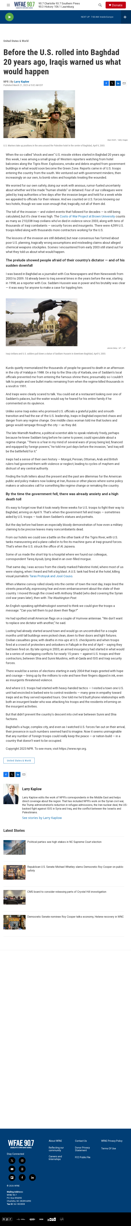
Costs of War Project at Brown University (87, 216)
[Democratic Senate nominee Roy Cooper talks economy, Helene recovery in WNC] (14, 922)
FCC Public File (82, 1157)
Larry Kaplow (21, 81)
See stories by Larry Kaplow (42, 818)
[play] (9, 17)
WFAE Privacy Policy (111, 1141)
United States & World (15, 41)
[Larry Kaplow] (11, 794)
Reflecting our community (56, 1149)
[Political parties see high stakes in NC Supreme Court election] (14, 847)
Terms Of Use (108, 1148)
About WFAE (55, 1141)
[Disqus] (65, 996)
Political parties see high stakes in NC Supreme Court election (64, 842)
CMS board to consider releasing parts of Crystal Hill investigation (66, 891)
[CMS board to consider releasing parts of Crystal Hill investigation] (14, 897)
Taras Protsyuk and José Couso (50, 576)
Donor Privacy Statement (82, 1149)
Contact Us (81, 1141)
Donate (117, 5)
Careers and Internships (55, 1158)
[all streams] (126, 17)
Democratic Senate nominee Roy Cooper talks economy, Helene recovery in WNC (75, 916)
